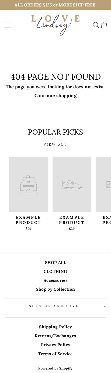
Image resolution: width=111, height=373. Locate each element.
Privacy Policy (55, 344)
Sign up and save (54, 306)
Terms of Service (55, 353)
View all (56, 144)
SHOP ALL (55, 262)
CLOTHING (55, 271)
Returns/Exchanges (55, 335)
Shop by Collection (55, 289)
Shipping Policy (55, 326)
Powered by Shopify (55, 368)
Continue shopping (55, 95)
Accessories (56, 280)
